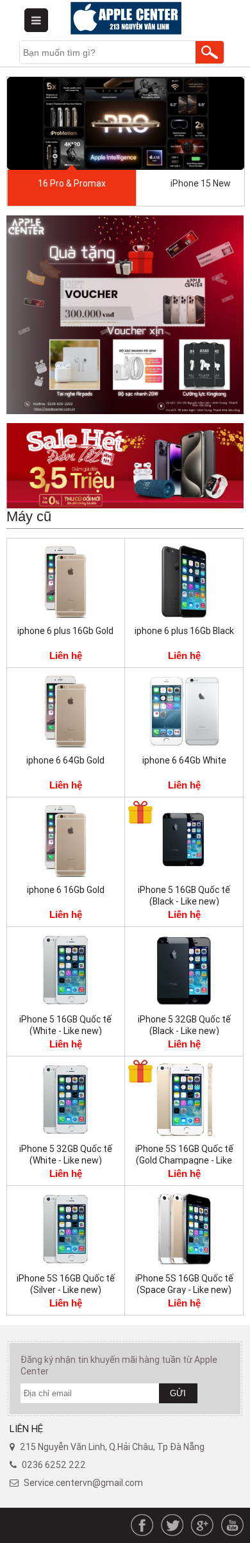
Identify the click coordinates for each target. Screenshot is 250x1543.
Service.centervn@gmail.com (83, 1483)
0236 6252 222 (54, 1465)
